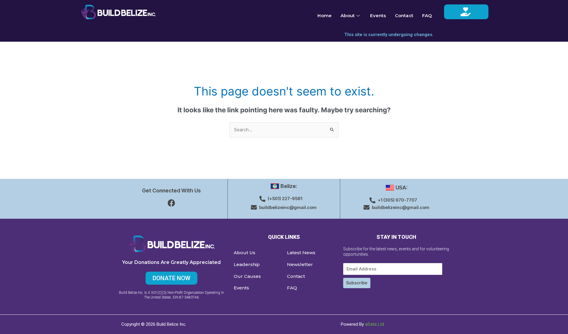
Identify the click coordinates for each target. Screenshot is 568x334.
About (348, 15)
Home (324, 15)
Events (378, 15)
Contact (404, 15)
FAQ (427, 15)
